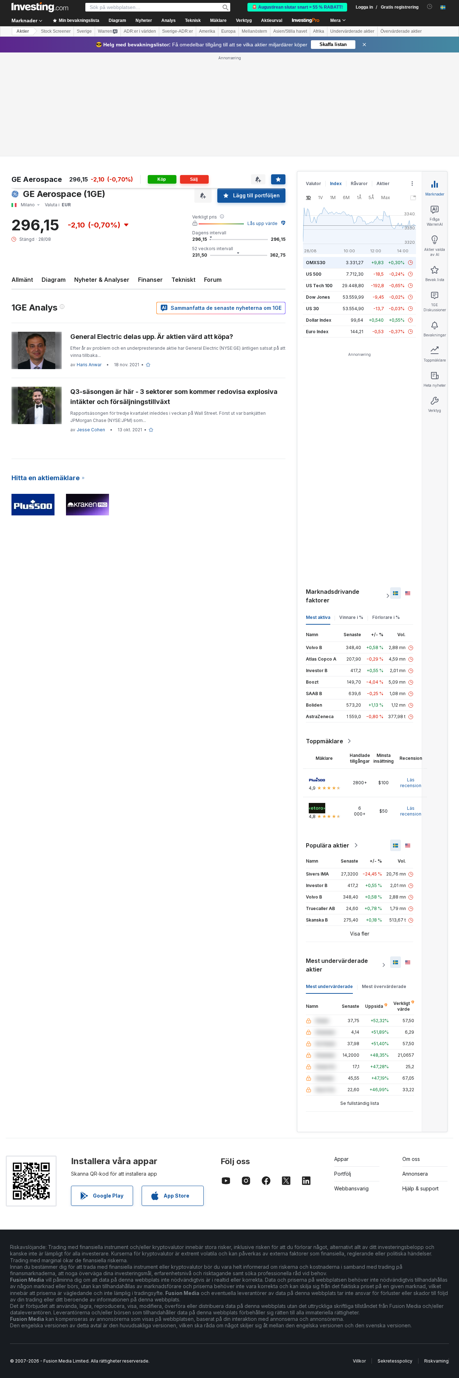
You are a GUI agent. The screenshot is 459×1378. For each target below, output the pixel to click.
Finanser (150, 279)
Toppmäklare (324, 741)
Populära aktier (327, 845)
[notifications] (430, 6)
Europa (228, 31)
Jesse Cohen (91, 429)
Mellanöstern (254, 31)
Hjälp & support (420, 1188)
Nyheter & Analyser (101, 279)
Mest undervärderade (329, 986)
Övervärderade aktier (401, 31)
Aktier (22, 31)
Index (336, 183)
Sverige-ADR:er (177, 31)
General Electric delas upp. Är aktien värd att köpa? (151, 336)
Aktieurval (271, 20)
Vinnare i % (351, 617)
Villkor (359, 1361)
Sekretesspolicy (395, 1361)
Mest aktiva (318, 617)
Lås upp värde (262, 223)
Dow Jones (318, 297)
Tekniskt (183, 279)
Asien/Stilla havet (290, 31)
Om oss (411, 1159)
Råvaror (359, 183)
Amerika (207, 31)
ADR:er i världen (140, 31)
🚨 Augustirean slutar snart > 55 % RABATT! (297, 7)
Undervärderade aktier (352, 31)
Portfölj (342, 1174)
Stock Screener (56, 31)
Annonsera (415, 1174)
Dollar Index (318, 320)
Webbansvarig (351, 1188)
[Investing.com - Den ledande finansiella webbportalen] (39, 7)
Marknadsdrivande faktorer (332, 596)
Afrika (318, 31)
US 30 (312, 308)
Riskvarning (436, 1361)
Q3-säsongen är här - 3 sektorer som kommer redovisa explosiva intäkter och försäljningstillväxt (174, 396)
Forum (213, 279)
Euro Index (317, 331)
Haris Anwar (89, 364)
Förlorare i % (386, 617)
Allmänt (22, 279)
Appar (341, 1159)
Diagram (54, 279)
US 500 (313, 274)
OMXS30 (315, 262)
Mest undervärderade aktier (337, 965)
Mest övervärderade (384, 986)
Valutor (313, 183)
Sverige (84, 31)
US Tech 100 (319, 285)
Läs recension (410, 782)
